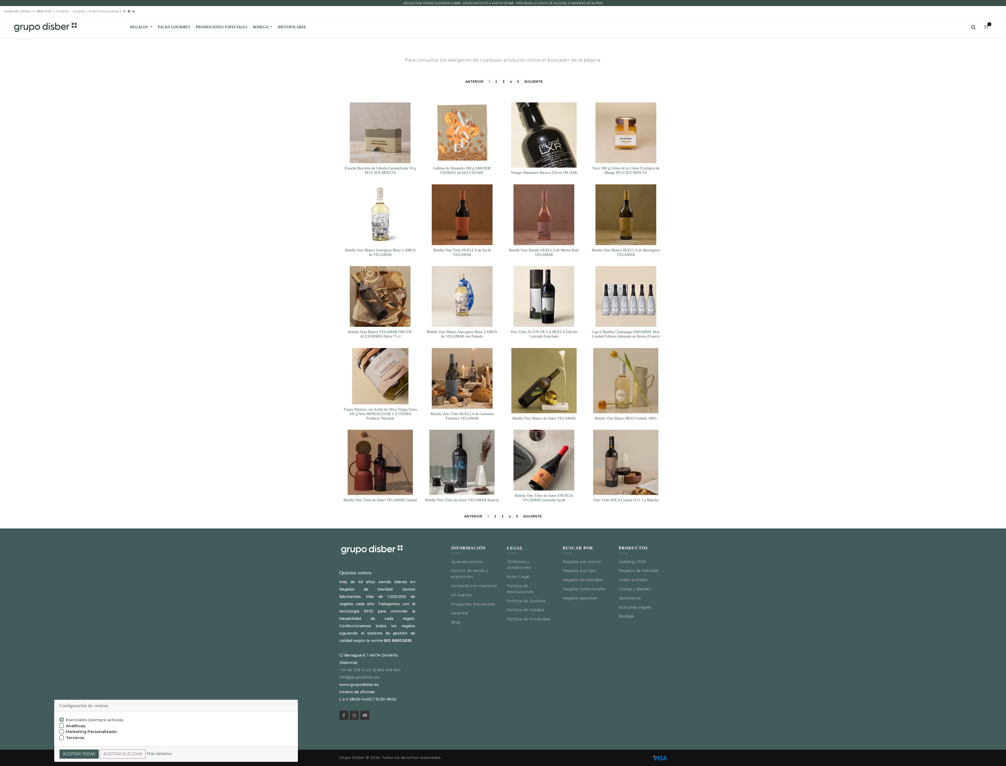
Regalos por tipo (579, 570)
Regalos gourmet (580, 598)
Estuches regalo (635, 607)
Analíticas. (76, 725)
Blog (455, 622)
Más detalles (159, 753)
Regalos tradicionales (584, 589)
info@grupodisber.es (359, 677)
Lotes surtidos (633, 579)
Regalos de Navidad (582, 579)
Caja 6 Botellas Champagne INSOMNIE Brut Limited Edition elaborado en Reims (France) (626, 334)
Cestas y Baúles (635, 589)
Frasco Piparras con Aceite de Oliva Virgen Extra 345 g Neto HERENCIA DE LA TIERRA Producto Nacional (380, 413)
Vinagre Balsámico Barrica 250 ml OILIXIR (544, 173)
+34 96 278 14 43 (355, 670)
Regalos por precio (582, 561)
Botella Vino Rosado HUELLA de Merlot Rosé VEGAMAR (544, 252)
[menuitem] (174, 27)
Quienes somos (467, 561)
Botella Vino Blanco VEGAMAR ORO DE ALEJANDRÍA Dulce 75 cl (380, 334)
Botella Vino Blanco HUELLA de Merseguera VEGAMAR (626, 252)
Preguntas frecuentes (473, 604)
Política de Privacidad (528, 619)
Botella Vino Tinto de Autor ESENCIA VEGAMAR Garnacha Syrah (544, 498)
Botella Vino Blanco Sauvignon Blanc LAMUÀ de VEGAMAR (380, 252)
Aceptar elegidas (122, 754)
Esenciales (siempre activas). (95, 719)
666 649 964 (389, 670)
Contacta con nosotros (474, 585)
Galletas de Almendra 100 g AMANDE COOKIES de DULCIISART (462, 170)
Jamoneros (630, 598)
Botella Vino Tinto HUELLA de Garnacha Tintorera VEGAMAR (462, 416)
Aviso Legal (519, 576)
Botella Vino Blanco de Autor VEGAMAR (544, 418)
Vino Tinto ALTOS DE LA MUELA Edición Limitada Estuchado (543, 334)
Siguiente (533, 82)
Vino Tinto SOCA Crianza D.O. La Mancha (625, 500)
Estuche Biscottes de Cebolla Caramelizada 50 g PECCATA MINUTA (380, 170)
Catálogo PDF (632, 561)
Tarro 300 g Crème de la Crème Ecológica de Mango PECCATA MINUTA (625, 170)
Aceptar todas (79, 754)
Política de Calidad (525, 610)
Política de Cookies (526, 601)
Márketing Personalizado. (92, 731)
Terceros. (75, 737)
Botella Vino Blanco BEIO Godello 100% (626, 418)
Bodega (626, 616)
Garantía (459, 613)
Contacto (62, 11)
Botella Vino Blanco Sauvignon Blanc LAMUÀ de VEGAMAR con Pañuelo (462, 334)
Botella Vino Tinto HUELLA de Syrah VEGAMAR (462, 252)
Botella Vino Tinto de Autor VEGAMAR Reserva (462, 500)
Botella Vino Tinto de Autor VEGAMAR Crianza (380, 500)
